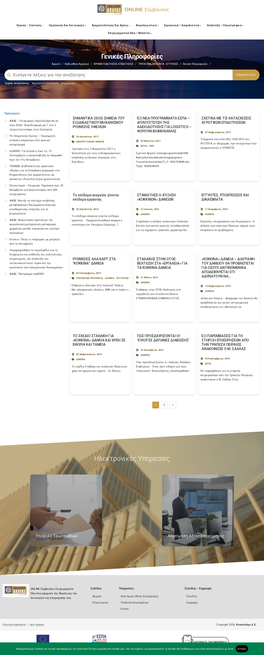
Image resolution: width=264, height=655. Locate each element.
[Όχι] (259, 650)
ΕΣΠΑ (208, 363)
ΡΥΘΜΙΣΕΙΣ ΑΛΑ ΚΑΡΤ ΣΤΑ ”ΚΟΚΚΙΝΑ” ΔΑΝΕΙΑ (94, 261)
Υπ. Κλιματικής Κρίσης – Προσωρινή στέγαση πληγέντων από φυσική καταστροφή (32, 140)
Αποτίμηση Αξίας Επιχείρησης (140, 596)
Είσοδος (192, 596)
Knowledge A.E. (246, 624)
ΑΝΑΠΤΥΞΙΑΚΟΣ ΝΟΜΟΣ (90, 141)
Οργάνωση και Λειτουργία (67, 25)
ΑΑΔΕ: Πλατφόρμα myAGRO (27, 274)
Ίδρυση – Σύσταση (29, 25)
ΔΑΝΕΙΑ (145, 214)
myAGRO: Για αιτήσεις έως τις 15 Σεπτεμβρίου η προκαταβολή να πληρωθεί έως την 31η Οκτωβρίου (36, 155)
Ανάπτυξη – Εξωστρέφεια (225, 25)
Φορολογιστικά (147, 25)
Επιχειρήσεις (68, 83)
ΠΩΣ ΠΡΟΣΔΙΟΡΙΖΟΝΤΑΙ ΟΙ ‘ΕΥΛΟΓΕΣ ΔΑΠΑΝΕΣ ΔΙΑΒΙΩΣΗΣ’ (163, 338)
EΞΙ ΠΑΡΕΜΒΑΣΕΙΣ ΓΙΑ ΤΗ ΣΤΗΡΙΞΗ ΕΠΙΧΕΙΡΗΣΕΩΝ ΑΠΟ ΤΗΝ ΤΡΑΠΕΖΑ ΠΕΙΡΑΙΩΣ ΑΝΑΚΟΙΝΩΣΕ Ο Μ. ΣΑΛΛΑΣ (225, 342)
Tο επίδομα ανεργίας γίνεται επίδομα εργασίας (96, 197)
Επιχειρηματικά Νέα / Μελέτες (129, 33)
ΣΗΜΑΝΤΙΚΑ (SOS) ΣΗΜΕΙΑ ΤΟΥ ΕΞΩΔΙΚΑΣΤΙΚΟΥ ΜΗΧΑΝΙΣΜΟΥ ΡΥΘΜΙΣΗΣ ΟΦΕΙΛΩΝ (99, 122)
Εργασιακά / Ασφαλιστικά (182, 25)
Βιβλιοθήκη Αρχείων (77, 64)
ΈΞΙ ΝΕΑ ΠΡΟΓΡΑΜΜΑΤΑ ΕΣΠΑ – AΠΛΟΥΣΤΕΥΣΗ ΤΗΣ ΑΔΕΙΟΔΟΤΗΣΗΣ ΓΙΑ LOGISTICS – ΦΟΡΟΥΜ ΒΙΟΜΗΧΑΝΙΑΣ (164, 124)
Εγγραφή (192, 602)
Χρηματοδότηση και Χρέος (110, 25)
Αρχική (56, 64)
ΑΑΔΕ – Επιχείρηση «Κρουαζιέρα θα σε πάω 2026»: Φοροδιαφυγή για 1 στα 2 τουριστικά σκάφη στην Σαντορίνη (34, 125)
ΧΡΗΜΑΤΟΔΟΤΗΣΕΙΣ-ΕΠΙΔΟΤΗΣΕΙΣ (113, 64)
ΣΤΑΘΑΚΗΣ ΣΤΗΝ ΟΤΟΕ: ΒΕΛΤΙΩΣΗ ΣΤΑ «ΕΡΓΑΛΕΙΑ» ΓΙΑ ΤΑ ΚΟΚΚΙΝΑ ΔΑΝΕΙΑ (162, 263)
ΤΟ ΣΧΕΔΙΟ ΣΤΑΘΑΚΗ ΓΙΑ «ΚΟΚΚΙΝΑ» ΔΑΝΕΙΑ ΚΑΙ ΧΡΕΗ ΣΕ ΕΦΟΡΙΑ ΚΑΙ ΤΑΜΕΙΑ (99, 340)
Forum (125, 608)
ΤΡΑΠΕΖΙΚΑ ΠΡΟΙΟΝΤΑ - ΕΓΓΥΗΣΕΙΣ (158, 64)
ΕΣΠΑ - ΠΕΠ (147, 146)
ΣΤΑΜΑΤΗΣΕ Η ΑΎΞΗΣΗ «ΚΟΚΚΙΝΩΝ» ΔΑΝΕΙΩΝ (156, 197)
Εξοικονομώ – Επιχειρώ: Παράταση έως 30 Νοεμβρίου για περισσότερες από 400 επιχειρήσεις (36, 190)
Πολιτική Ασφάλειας (14, 624)
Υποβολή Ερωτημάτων (135, 602)
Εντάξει (242, 648)
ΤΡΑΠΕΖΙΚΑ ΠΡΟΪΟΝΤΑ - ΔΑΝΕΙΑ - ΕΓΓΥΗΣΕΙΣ (102, 278)
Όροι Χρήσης (37, 624)
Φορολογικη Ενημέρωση (45, 83)
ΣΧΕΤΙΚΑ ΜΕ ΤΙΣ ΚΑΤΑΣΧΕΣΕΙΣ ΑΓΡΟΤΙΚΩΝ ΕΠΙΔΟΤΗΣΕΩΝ (226, 120)
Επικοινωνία (100, 602)
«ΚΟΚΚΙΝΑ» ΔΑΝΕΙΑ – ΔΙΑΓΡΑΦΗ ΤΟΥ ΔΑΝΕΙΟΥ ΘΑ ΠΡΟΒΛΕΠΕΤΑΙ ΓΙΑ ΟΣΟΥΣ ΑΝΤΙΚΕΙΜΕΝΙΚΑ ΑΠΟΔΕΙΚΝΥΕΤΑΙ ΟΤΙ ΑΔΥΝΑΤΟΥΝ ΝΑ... (228, 267)
